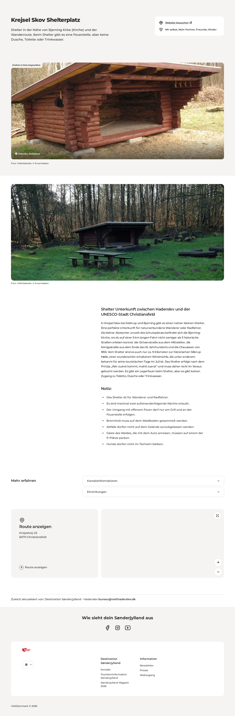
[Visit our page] (118, 628)
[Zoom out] (218, 572)
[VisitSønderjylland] (32, 650)
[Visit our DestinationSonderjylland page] (107, 628)
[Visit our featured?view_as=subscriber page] (128, 628)
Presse (144, 670)
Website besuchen (177, 22)
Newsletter (147, 665)
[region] (162, 543)
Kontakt (106, 669)
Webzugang (147, 675)
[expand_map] (217, 515)
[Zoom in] (218, 562)
